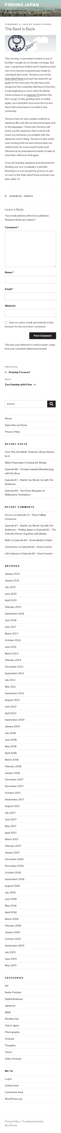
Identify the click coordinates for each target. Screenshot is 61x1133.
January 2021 (12, 580)
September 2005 (14, 945)
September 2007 (14, 799)
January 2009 (12, 726)
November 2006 (14, 865)
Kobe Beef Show (14, 78)
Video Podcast (13, 1058)
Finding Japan (22, 4)
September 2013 (14, 673)
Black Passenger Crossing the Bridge (26, 462)
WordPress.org (13, 1098)
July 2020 (10, 587)
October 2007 (13, 792)
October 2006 (13, 872)
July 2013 (10, 680)
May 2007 (10, 826)
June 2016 (10, 646)
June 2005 (11, 959)
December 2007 (14, 779)
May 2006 (11, 905)
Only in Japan (12, 1025)
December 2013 (14, 666)
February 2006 (13, 925)
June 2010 (10, 706)
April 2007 (11, 832)
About (8, 418)
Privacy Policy (12, 431)
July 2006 (10, 892)
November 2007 (14, 786)
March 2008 (12, 759)
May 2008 (11, 746)
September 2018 (14, 613)
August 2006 (12, 885)
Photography (12, 1032)
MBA (8, 1012)
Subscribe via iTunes (16, 425)
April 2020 (11, 600)
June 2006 (11, 899)
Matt (7, 540)
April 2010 (10, 713)
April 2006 (11, 912)
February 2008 (13, 766)
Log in (8, 1078)
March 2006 (12, 919)
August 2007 (12, 806)
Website (10, 305)
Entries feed (12, 1085)
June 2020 (11, 593)
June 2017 (10, 627)
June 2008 (11, 739)
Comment (12, 227)
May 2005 (11, 965)
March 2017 (11, 633)
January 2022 (12, 573)
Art (6, 985)
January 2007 (12, 852)
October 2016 (13, 640)
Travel (29, 196)
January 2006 (12, 932)
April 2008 (11, 753)
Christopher (42, 24)
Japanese (15, 196)
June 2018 (10, 620)
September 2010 (14, 693)
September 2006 (14, 879)
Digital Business (14, 999)
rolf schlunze (12, 553)
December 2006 (14, 859)
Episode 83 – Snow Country (37, 546)
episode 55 (33, 95)
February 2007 (13, 846)
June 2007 (11, 819)
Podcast (9, 1038)
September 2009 (14, 719)
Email (9, 289)
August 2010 (12, 700)
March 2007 (12, 839)
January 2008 (12, 773)
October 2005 (13, 939)
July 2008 (10, 733)
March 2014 (11, 653)
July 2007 (10, 812)
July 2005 (10, 952)
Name (9, 272)
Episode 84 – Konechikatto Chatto (33, 540)
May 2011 (10, 686)
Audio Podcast (13, 992)
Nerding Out (12, 1018)
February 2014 (13, 660)
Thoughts (10, 1045)
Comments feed (14, 1092)
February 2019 (13, 607)
